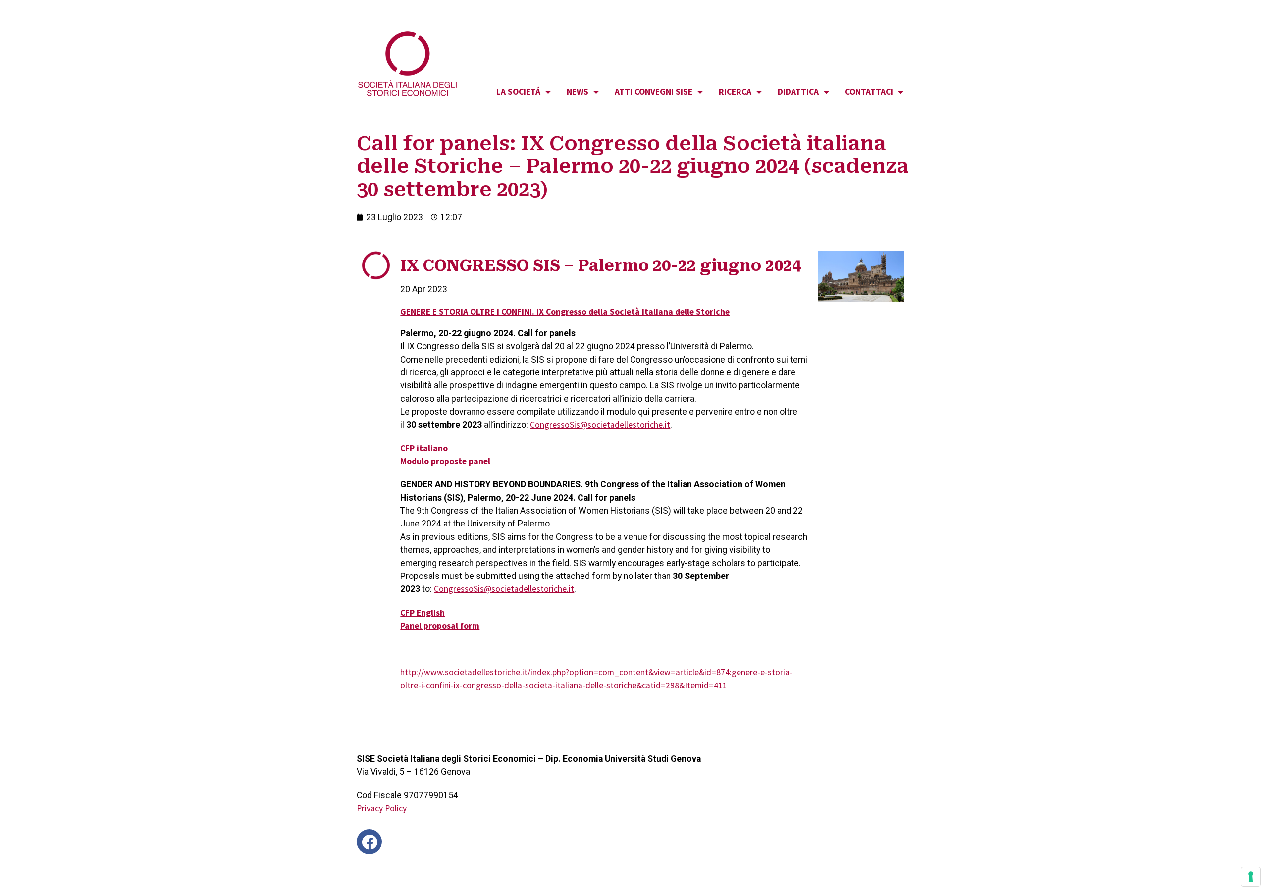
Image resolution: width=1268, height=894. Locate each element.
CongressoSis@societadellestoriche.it (600, 425)
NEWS (577, 91)
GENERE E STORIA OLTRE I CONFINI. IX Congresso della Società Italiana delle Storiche (565, 311)
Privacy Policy (382, 808)
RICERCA (735, 91)
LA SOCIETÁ (518, 91)
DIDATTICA (798, 91)
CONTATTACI (869, 91)
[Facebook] (369, 841)
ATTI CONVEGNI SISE (653, 91)
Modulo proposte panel (445, 461)
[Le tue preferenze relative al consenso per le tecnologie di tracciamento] (1250, 876)
